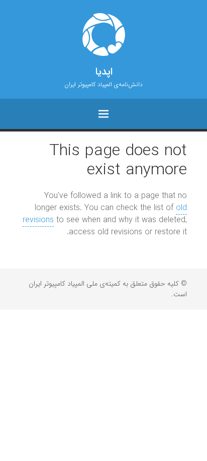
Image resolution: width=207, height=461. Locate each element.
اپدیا (104, 72)
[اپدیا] (103, 34)
